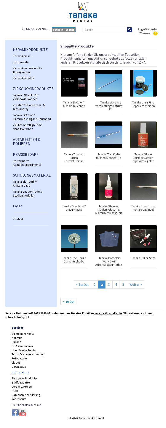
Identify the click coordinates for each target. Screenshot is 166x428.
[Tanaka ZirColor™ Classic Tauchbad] (74, 83)
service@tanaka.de (108, 313)
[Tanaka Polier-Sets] (143, 238)
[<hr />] (31, 212)
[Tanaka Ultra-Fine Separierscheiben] (143, 83)
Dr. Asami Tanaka (22, 346)
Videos (16, 362)
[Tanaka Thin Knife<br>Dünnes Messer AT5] (108, 134)
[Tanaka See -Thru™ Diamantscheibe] (74, 238)
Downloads (19, 367)
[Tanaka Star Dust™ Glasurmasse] (74, 186)
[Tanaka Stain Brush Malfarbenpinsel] (143, 186)
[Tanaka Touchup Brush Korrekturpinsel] (74, 134)
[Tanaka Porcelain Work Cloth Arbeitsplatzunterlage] (108, 238)
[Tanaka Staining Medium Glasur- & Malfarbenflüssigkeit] (108, 186)
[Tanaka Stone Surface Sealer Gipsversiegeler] (143, 134)
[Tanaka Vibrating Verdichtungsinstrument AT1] (108, 83)
